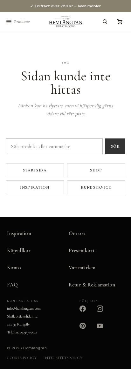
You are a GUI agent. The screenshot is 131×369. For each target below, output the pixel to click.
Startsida (35, 170)
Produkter (22, 21)
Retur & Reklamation (92, 285)
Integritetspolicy (63, 358)
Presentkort (81, 250)
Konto (14, 268)
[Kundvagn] (120, 22)
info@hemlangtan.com (24, 308)
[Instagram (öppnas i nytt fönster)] (104, 312)
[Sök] (105, 22)
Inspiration (35, 187)
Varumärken (82, 268)
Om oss (77, 233)
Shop (96, 170)
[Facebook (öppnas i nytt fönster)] (86, 312)
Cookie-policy (22, 358)
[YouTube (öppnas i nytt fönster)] (104, 330)
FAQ (12, 285)
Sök (115, 146)
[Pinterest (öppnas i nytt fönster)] (86, 330)
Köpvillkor (19, 250)
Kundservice (96, 187)
